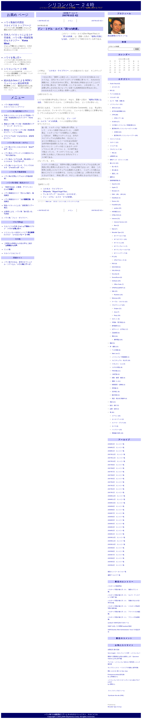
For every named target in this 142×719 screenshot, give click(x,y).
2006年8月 (111, 510)
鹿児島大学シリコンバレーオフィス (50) (124, 128)
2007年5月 (111, 478)
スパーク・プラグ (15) (119, 422)
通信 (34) (115, 336)
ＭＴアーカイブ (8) (120, 236)
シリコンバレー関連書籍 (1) (120, 357)
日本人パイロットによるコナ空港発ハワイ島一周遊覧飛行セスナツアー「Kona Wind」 (19, 117)
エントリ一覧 (120, 444)
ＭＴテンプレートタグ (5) (122, 249)
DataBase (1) (116, 198)
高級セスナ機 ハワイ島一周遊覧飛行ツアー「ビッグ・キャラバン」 (19, 125)
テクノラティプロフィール (116, 690)
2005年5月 (111, 561)
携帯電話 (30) (118, 339)
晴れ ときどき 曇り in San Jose (118, 671)
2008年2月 (111, 447)
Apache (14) (116, 184)
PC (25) (114, 256)
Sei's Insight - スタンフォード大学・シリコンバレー (124, 653)
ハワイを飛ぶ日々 (13, 57)
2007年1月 (111, 492)
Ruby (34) (117, 315)
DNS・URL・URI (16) (119, 194)
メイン (70, 21)
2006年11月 (112, 499)
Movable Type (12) (118, 232)
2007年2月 (111, 489)
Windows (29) (116, 298)
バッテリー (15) (117, 429)
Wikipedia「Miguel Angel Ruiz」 (56, 191)
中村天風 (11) (116, 371)
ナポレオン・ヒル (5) (118, 364)
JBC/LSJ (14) (116, 108)
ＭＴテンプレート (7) (120, 246)
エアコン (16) (116, 416)
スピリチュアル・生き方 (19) (121, 360)
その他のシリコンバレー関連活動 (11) (124, 125)
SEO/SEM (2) (116, 267)
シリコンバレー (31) (116, 104)
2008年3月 (111, 444)
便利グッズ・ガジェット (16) (119, 159)
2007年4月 (111, 482)
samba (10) (117, 208)
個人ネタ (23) (114, 163)
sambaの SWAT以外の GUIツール (118, 622)
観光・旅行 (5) (114, 405)
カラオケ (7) (116, 87)
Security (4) (115, 274)
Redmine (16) (118, 294)
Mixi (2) (114, 153)
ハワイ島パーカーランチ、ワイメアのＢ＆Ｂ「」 (19, 166)
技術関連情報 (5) (115, 180)
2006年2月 (111, 530)
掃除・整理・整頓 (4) (118, 377)
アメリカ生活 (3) (115, 94)
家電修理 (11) (116, 326)
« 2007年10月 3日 (43, 20)
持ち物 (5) (115, 170)
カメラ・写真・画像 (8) (117, 101)
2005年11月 (112, 541)
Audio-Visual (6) (115, 83)
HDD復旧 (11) (116, 211)
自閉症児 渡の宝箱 (113, 649)
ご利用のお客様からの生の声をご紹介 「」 (18, 244)
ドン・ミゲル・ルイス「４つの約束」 (58, 197)
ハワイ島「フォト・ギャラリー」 (16, 218)
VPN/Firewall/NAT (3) (118, 287)
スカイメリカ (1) (115, 139)
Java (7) (116, 312)
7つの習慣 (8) (116, 350)
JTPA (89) (115, 114)
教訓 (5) (112, 343)
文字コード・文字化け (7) (120, 329)
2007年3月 (111, 485)
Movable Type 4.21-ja (114, 707)
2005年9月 (111, 548)
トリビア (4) (113, 146)
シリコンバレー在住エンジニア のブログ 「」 (19, 233)
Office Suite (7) (119, 284)
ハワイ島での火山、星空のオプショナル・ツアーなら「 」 (18, 263)
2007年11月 (112, 458)
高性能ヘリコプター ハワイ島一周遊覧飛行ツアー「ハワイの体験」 (19, 131)
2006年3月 (111, 527)
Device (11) (115, 201)
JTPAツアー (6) (119, 118)
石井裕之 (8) (116, 391)
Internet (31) (116, 218)
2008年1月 (111, 451)
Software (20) (116, 281)
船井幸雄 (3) (116, 395)
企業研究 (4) (113, 156)
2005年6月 (111, 558)
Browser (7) (115, 191)
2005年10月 (112, 544)
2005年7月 (111, 555)
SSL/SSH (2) (116, 270)
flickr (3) (116, 225)
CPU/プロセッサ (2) (120, 260)
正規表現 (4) (116, 332)
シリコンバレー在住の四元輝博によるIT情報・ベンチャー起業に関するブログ (71, 8)
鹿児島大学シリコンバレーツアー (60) (126, 135)
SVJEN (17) (115, 121)
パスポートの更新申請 (115, 586)
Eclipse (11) (117, 308)
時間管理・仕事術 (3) (118, 384)
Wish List (48, 201)
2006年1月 (111, 534)
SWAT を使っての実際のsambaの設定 (120, 626)
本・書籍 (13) (114, 346)
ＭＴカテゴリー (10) (120, 239)
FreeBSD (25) (116, 204)
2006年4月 (111, 523)
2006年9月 (111, 506)
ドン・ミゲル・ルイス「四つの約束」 (59, 28)
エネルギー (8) (114, 97)
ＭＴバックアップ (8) (120, 253)
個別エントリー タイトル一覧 (117, 571)
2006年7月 (111, 513)
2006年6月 (111, 516)
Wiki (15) (114, 291)
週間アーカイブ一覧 (114, 575)
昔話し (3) (115, 173)
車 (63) (112, 412)
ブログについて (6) (116, 149)
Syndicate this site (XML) (116, 695)
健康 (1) (112, 177)
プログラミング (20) (118, 305)
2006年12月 (112, 496)
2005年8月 (111, 551)
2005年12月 (112, 537)
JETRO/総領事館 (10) (118, 111)
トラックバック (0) (73, 201)
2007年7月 (111, 471)
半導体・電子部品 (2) (118, 322)
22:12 (55, 201)
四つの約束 (67, 36)
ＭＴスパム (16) (119, 242)
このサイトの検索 (113, 46)
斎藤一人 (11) (116, 381)
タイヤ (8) (115, 426)
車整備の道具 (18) (117, 433)
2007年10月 (112, 461)
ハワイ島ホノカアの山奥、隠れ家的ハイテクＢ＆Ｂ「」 (19, 160)
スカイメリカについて (12, 253)
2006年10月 (112, 503)
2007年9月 (111, 465)
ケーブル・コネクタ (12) (119, 301)
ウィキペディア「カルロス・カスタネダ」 (60, 194)
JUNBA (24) (117, 132)
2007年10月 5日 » (97, 20)
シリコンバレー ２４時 (71, 4)
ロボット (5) (116, 319)
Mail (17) (114, 229)
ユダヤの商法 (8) (117, 367)
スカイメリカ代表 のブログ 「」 (19, 227)
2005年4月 (111, 565)
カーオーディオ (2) (118, 419)
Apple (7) (115, 187)
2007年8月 (111, 468)
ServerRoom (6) (117, 277)
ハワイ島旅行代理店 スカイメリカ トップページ (14, 106)
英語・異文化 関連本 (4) (119, 398)
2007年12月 (112, 454)
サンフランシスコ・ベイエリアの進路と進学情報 (123, 667)
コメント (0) (62, 201)
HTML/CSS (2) (116, 215)
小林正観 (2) (116, 374)
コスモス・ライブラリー (59, 71)
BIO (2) (112, 90)
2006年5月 (111, 520)
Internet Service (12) (120, 222)
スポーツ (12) (114, 142)
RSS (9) (114, 263)
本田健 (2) (115, 388)
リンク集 (7, 249)
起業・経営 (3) (114, 409)
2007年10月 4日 (42, 25)
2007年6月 (111, 475)
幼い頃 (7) (115, 166)
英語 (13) (113, 402)
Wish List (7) (116, 353)
